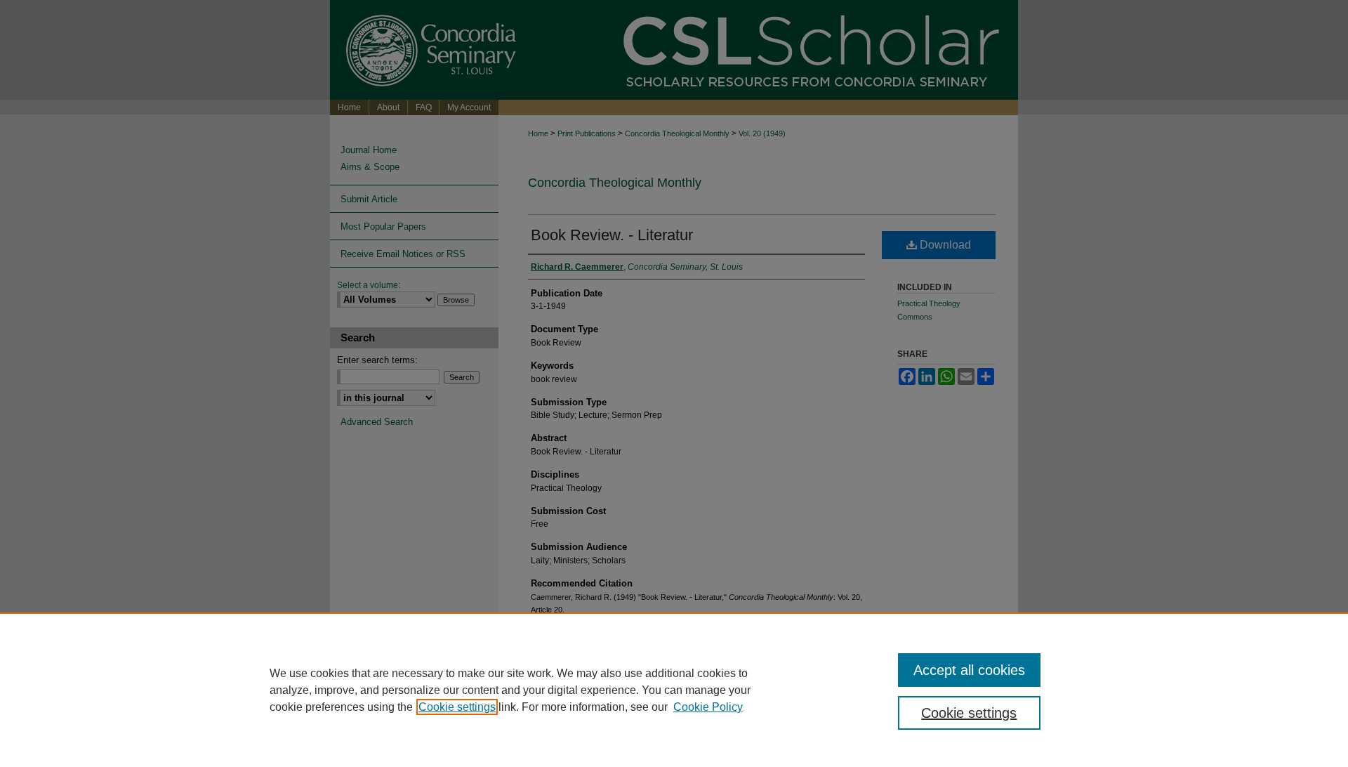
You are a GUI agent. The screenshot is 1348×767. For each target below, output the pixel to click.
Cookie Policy (708, 707)
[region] (674, 689)
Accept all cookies (969, 670)
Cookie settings (457, 707)
